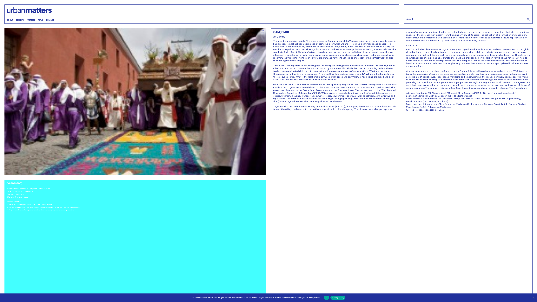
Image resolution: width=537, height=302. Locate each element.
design (24, 207)
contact (50, 20)
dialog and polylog (47, 210)
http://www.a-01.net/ (20, 197)
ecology (16, 204)
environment (43, 207)
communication (34, 210)
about (10, 20)
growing (23, 204)
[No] (533, 297)
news (40, 20)
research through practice (64, 210)
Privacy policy (338, 297)
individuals (18, 201)
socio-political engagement (70, 207)
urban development (34, 204)
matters (31, 20)
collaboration (17, 207)
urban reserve (47, 204)
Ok (326, 297)
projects (20, 20)
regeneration (54, 207)
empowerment (33, 207)
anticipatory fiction (21, 210)
